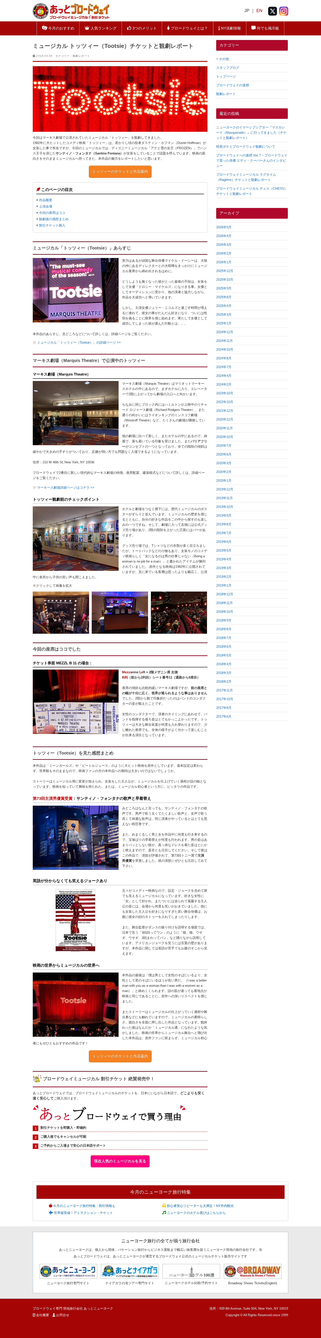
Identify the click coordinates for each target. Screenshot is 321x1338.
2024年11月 (224, 341)
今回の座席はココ (52, 213)
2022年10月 (224, 402)
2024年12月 (224, 332)
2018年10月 (224, 611)
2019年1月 (223, 585)
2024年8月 (223, 358)
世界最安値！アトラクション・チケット (83, 1213)
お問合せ (62, 1315)
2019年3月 (223, 568)
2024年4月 (223, 375)
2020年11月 (224, 428)
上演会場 (45, 206)
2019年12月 (224, 489)
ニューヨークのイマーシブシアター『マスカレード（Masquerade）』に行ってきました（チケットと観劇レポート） (251, 132)
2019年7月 (223, 533)
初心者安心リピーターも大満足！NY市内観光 (200, 1206)
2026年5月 (223, 227)
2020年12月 (224, 419)
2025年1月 (223, 323)
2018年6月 (223, 646)
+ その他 (222, 59)
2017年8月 (223, 708)
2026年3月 (223, 244)
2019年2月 (223, 576)
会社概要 (42, 1315)
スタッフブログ (227, 67)
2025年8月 (223, 297)
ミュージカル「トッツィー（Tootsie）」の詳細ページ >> (79, 342)
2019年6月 (223, 542)
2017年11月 (224, 690)
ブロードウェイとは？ (189, 28)
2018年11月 (224, 603)
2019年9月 (223, 515)
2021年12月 (224, 410)
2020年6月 (223, 454)
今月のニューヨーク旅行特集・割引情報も (83, 1206)
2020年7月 (223, 445)
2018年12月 (224, 594)
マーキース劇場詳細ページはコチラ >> (65, 487)
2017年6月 (223, 716)
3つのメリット (144, 28)
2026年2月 (223, 253)
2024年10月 (224, 349)
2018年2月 (223, 681)
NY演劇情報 (230, 28)
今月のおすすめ (60, 28)
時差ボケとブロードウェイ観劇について (245, 146)
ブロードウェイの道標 (232, 85)
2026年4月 (223, 236)
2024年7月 (223, 367)
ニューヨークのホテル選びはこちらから (196, 1213)
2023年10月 (224, 393)
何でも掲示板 (267, 28)
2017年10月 (224, 699)
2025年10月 (224, 279)
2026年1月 (223, 262)
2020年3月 (223, 463)
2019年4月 (223, 559)
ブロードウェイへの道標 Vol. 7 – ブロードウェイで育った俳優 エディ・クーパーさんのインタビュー (251, 160)
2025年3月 (223, 314)
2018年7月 (223, 638)
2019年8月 (223, 524)
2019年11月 (224, 498)
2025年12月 (224, 271)
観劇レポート (81, 55)
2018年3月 (223, 673)
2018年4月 (223, 664)
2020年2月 (223, 472)
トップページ (226, 76)
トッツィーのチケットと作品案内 (120, 172)
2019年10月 (224, 507)
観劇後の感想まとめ (54, 219)
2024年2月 (223, 384)
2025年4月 (223, 306)
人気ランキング (103, 28)
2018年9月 (223, 620)
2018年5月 (223, 655)
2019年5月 (223, 550)
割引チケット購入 (52, 225)
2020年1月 (223, 480)
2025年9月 (223, 288)
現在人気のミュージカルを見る (120, 1161)
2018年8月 (223, 629)
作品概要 (45, 200)
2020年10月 (224, 437)
